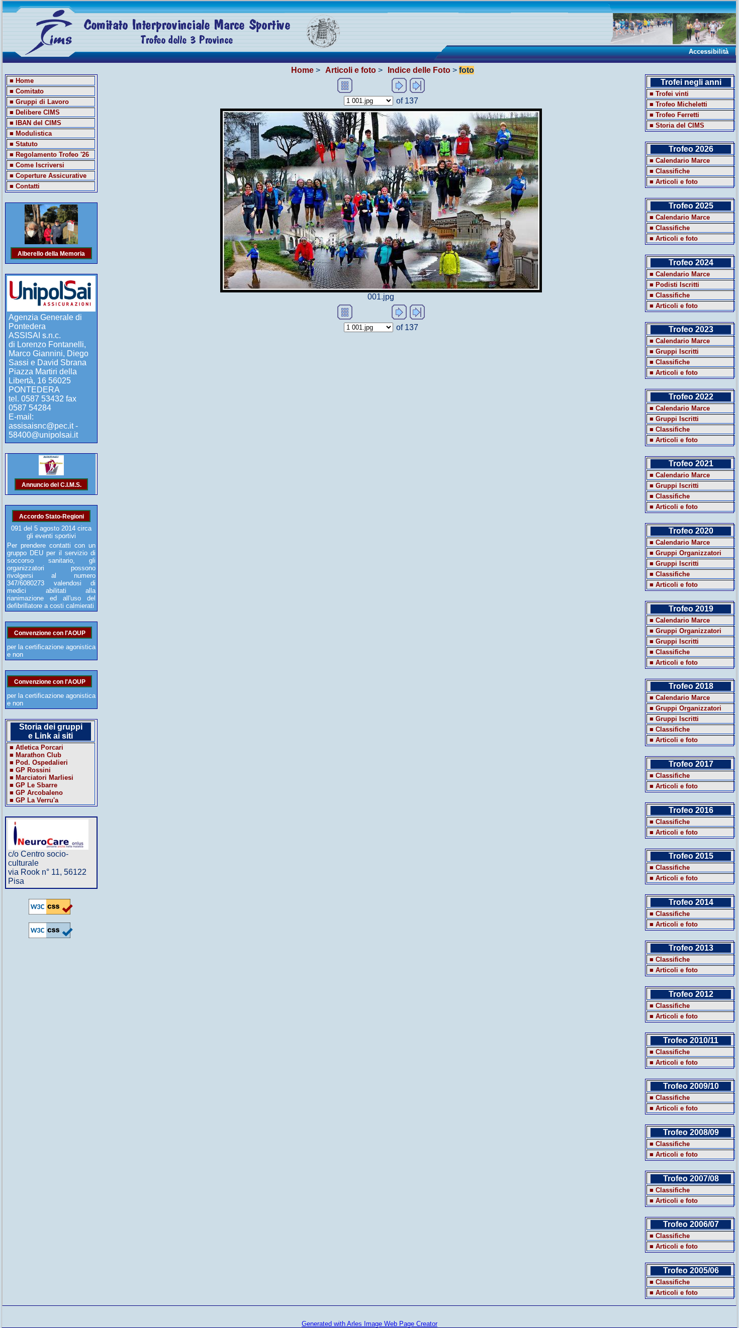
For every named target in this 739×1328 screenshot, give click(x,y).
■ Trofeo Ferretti (674, 115)
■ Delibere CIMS (35, 112)
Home (302, 70)
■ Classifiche (670, 171)
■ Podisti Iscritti (674, 284)
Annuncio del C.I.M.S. (51, 484)
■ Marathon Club (35, 755)
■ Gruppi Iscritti (674, 351)
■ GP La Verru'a (34, 800)
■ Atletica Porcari (36, 747)
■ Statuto (24, 144)
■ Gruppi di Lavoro (39, 102)
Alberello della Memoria (51, 253)
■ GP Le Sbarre (33, 785)
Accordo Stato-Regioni (51, 516)
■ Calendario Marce (680, 160)
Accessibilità (708, 51)
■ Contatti (25, 186)
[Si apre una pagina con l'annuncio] (51, 473)
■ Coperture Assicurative (48, 175)
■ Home (22, 80)
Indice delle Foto (419, 70)
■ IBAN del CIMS (35, 123)
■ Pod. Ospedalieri (39, 762)
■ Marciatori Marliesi (41, 777)
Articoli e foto (350, 70)
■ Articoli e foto (674, 181)
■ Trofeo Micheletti (678, 104)
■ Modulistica (31, 133)
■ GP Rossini (30, 770)
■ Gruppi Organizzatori (685, 553)
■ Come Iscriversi (37, 165)
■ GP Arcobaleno (36, 792)
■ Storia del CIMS (677, 125)
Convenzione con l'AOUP (49, 632)
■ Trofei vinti (669, 93)
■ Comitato (27, 91)
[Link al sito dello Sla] (48, 847)
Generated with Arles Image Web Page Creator (369, 1323)
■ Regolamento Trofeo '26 (49, 154)
